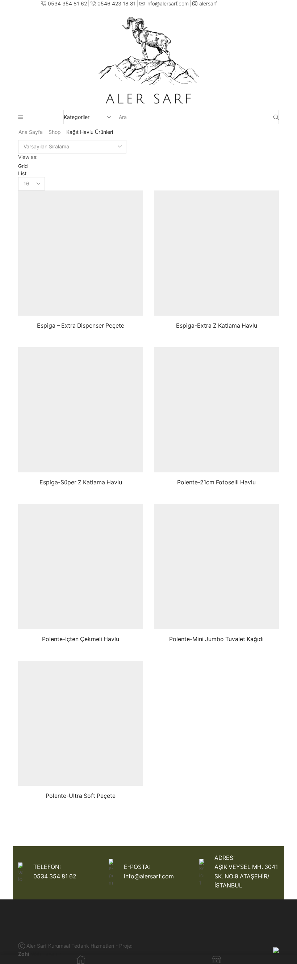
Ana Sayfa (30, 132)
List (22, 173)
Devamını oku (108, 304)
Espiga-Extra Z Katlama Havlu (216, 325)
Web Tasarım (46, 954)
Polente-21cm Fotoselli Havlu (216, 482)
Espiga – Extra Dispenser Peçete (80, 325)
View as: (28, 157)
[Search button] (276, 117)
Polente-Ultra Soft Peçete (81, 795)
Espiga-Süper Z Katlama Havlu (80, 482)
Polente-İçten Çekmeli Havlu (80, 639)
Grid (23, 166)
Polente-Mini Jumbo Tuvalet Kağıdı (216, 639)
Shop (55, 132)
